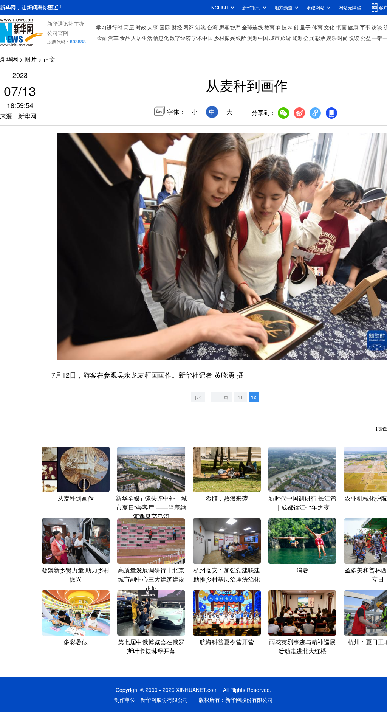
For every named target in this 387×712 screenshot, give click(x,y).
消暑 (302, 570)
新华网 (9, 59)
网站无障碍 (350, 7)
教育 (269, 27)
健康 (353, 27)
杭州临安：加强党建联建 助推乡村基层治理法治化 (227, 574)
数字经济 (180, 38)
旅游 (285, 38)
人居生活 (141, 38)
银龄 (241, 38)
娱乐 (331, 38)
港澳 (200, 27)
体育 (317, 27)
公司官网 (57, 32)
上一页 (221, 397)
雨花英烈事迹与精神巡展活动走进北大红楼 (302, 646)
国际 (164, 27)
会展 (308, 38)
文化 (329, 27)
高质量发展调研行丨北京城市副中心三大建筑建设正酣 (151, 579)
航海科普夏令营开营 (227, 642)
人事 (152, 27)
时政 (141, 27)
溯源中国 (257, 38)
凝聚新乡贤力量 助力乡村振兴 (76, 574)
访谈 (377, 27)
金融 (102, 38)
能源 (297, 38)
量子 (305, 27)
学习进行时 (109, 27)
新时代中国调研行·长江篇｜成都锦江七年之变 (302, 503)
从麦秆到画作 (75, 498)
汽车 (113, 38)
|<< (198, 397)
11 (240, 397)
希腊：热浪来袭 (227, 498)
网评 (188, 27)
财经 (177, 27)
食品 (125, 38)
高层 (129, 27)
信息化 (161, 38)
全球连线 (252, 27)
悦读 (354, 38)
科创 (293, 27)
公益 (366, 38)
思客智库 (229, 27)
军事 (365, 27)
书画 (341, 27)
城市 (274, 38)
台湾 (212, 27)
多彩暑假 (75, 642)
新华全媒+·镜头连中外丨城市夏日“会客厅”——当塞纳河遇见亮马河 (151, 507)
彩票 (320, 38)
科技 (281, 27)
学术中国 (202, 38)
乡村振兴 (224, 38)
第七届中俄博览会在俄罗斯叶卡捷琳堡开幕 (151, 646)
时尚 (342, 38)
